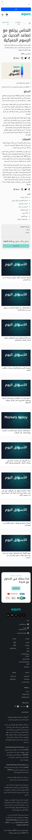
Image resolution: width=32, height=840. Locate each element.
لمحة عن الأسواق (23, 204)
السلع (27, 229)
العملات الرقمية (25, 659)
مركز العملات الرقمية (22, 219)
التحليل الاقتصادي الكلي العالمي (20, 200)
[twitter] (25, 58)
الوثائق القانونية (25, 712)
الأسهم (27, 651)
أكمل (16, 9)
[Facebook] (23, 615)
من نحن (27, 691)
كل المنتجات (26, 667)
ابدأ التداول (16, 246)
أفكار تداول (25, 213)
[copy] (22, 58)
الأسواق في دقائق (17, 23)
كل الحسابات (26, 676)
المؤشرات (27, 645)
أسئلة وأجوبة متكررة (21, 633)
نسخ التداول (26, 679)
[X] (20, 615)
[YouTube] (12, 615)
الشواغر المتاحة (25, 694)
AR (15, 706)
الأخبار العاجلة (24, 197)
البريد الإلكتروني (22, 624)
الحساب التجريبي (25, 682)
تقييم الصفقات (24, 210)
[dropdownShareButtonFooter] (16, 189)
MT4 (14, 645)
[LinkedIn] (8, 615)
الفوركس (27, 642)
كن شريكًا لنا (13, 676)
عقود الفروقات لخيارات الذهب (24, 663)
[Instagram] (16, 615)
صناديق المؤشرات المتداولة (25, 655)
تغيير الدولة (23, 706)
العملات (27, 232)
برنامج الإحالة (13, 679)
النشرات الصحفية (25, 697)
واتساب (24, 628)
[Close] (2, 2)
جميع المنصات (13, 648)
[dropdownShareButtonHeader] (16, 58)
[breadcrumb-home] (30, 23)
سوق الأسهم (24, 216)
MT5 (14, 642)
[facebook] (29, 58)
